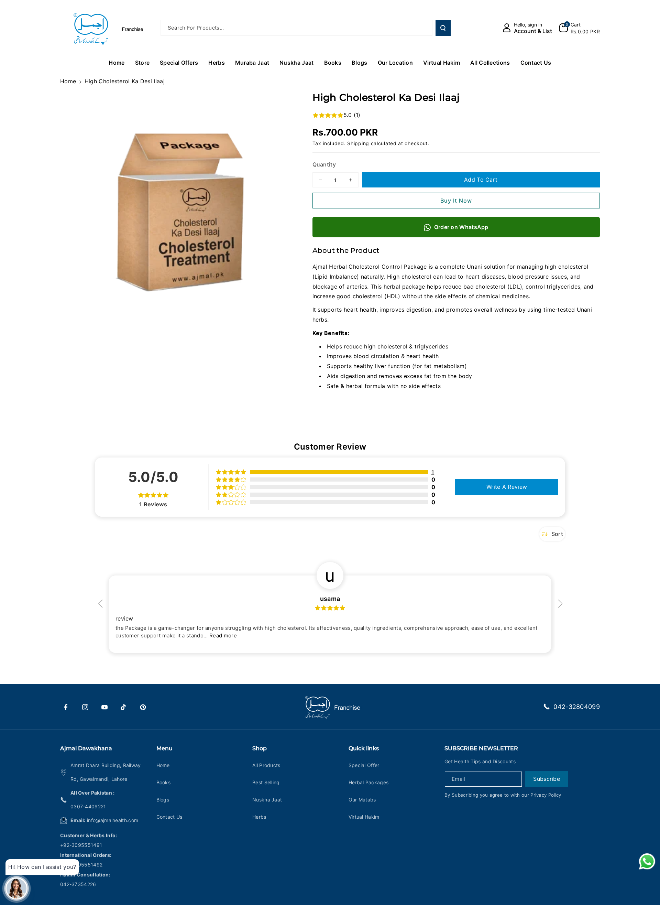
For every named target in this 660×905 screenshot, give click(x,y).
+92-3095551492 (81, 865)
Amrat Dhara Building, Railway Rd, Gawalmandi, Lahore (105, 772)
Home (68, 81)
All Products (266, 765)
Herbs (259, 817)
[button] (579, 27)
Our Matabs (362, 799)
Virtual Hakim (364, 817)
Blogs (162, 799)
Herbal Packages (369, 782)
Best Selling (266, 782)
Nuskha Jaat (267, 799)
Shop (259, 748)
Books (163, 782)
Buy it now (456, 200)
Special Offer (364, 765)
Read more (223, 635)
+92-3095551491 (81, 845)
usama (330, 598)
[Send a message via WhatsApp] (647, 861)
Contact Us (169, 817)
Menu (164, 748)
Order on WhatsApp (461, 227)
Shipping (358, 143)
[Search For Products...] (443, 28)
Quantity (324, 164)
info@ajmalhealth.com (112, 820)
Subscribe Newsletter (481, 748)
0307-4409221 (88, 806)
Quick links (364, 748)
